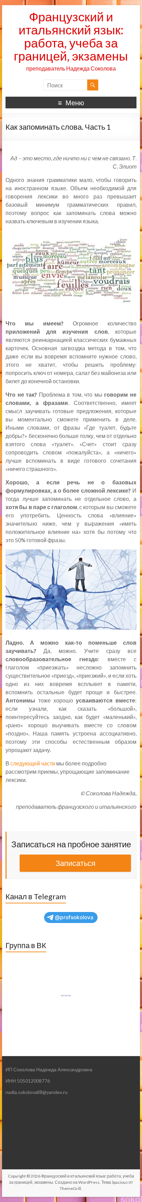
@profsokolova (74, 917)
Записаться (75, 863)
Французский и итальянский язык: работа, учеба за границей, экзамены (71, 36)
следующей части (32, 763)
